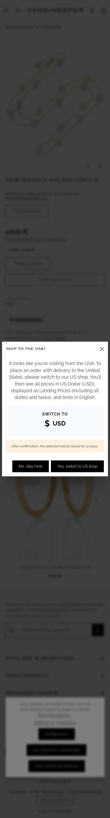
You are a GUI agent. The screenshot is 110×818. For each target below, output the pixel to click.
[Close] (102, 349)
